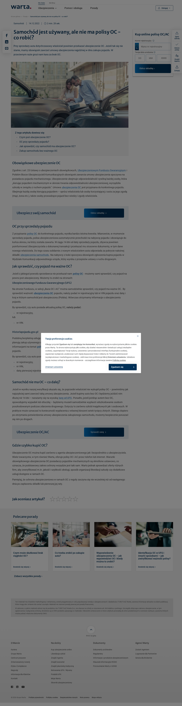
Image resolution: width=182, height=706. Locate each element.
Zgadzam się (117, 367)
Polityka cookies (119, 360)
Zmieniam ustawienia (54, 367)
